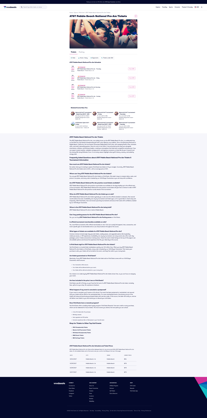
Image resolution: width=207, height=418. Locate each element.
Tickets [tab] (73, 52)
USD (197, 7)
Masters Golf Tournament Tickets (82, 330)
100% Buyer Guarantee (110, 2)
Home (71, 12)
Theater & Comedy (187, 7)
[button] (73, 57)
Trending (164, 7)
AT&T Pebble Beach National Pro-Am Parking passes (96, 217)
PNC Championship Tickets (80, 327)
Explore (158, 7)
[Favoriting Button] (135, 16)
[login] (201, 7)
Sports (171, 7)
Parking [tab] (81, 52)
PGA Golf (81, 12)
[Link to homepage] (10, 7)
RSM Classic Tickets (78, 335)
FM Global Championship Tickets (82, 332)
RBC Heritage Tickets (78, 338)
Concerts (177, 7)
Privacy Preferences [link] (146, 410)
